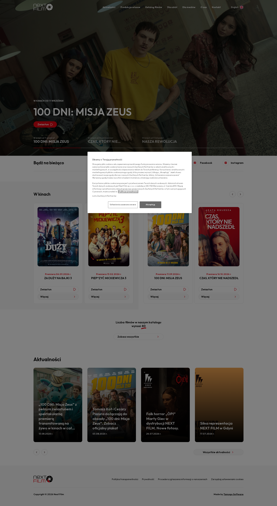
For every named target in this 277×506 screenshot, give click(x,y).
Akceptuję (150, 204)
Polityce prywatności (128, 192)
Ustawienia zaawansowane (123, 204)
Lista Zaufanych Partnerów (104, 196)
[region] (140, 182)
